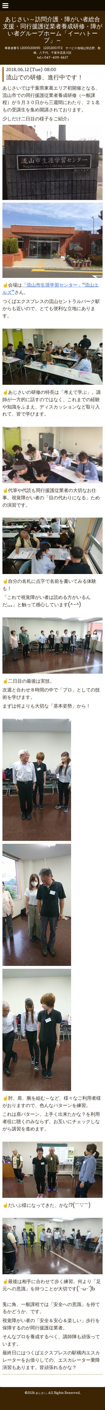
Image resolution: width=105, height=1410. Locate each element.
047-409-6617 (56, 58)
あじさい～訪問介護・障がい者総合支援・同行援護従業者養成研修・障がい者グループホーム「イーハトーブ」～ (53, 30)
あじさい (41, 1393)
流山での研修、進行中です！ (44, 78)
